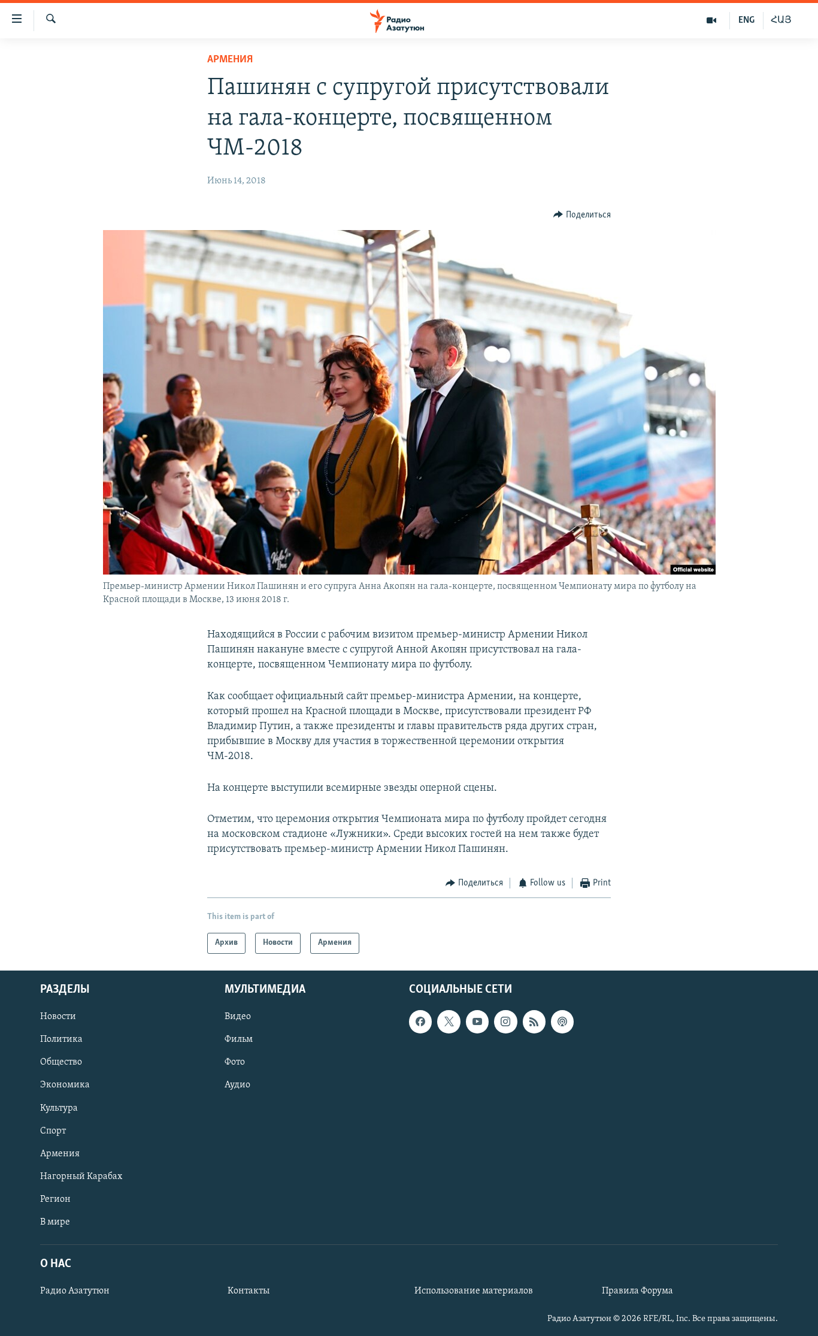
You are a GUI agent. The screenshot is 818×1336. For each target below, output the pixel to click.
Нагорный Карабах (81, 1176)
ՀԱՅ (781, 20)
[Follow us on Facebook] (420, 1021)
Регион (55, 1199)
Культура (59, 1108)
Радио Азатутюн (75, 1291)
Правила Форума (637, 1291)
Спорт (53, 1130)
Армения (230, 60)
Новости (58, 1016)
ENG (746, 20)
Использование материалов (473, 1291)
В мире (55, 1222)
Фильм (239, 1039)
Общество (61, 1062)
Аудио (237, 1085)
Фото (235, 1062)
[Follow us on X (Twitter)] (448, 1021)
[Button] (582, 215)
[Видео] (711, 20)
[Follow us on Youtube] (477, 1021)
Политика (61, 1039)
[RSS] (534, 1021)
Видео (238, 1016)
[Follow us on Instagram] (505, 1021)
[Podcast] (562, 1021)
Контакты (248, 1291)
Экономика (65, 1085)
